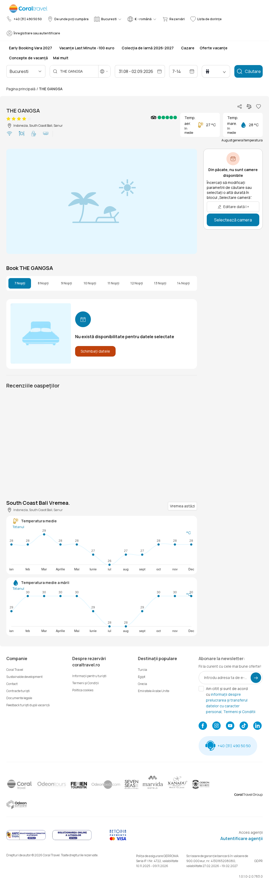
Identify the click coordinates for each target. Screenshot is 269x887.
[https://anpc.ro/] (26, 839)
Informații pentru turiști (89, 676)
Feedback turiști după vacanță (28, 705)
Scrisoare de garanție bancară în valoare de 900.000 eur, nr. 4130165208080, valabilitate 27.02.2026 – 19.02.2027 (217, 861)
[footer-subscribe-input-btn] (256, 677)
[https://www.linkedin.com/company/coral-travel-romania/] (257, 726)
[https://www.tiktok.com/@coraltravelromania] (244, 726)
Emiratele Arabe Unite (153, 691)
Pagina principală (20, 88)
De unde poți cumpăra (71, 19)
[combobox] (32, 71)
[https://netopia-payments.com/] (118, 839)
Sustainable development (24, 676)
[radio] (8, 119)
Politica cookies (82, 690)
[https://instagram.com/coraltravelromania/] (216, 726)
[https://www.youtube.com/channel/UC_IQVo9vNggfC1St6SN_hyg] (230, 726)
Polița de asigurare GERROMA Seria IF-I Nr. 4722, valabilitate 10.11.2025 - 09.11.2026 (157, 861)
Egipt (141, 676)
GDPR (258, 861)
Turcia (142, 669)
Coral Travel (14, 669)
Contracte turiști (18, 691)
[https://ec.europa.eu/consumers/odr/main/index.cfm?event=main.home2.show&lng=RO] (72, 839)
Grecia (142, 684)
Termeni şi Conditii (239, 711)
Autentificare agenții (241, 838)
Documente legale (19, 698)
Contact (12, 684)
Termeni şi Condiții (85, 683)
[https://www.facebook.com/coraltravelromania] (203, 726)
